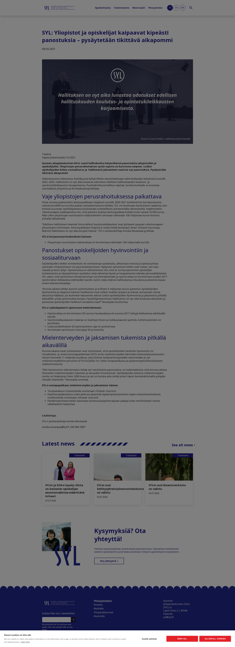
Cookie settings (149, 639)
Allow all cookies (215, 639)
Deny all (182, 639)
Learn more (25, 642)
